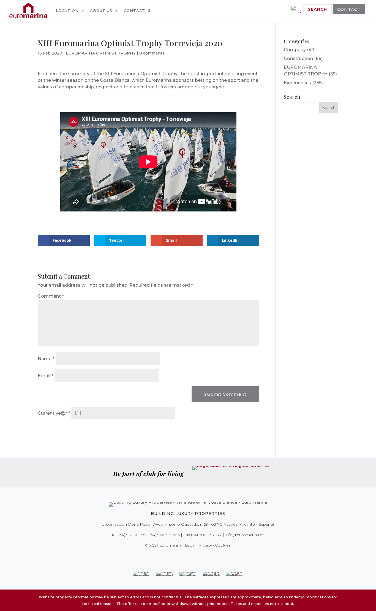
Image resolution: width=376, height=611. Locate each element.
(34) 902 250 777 (206, 534)
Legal (190, 545)
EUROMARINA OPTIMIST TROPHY (101, 53)
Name (46, 358)
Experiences (297, 82)
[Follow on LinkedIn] (207, 556)
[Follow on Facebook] (168, 556)
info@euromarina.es (244, 534)
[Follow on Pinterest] (191, 556)
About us (101, 10)
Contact (134, 10)
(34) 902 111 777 (132, 534)
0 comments (152, 53)
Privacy (205, 545)
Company (295, 49)
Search (317, 9)
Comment (51, 296)
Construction (298, 58)
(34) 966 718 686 (164, 534)
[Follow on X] (176, 556)
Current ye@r (54, 413)
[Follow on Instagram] (184, 556)
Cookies (223, 545)
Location (67, 10)
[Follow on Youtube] (199, 556)
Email (45, 375)
